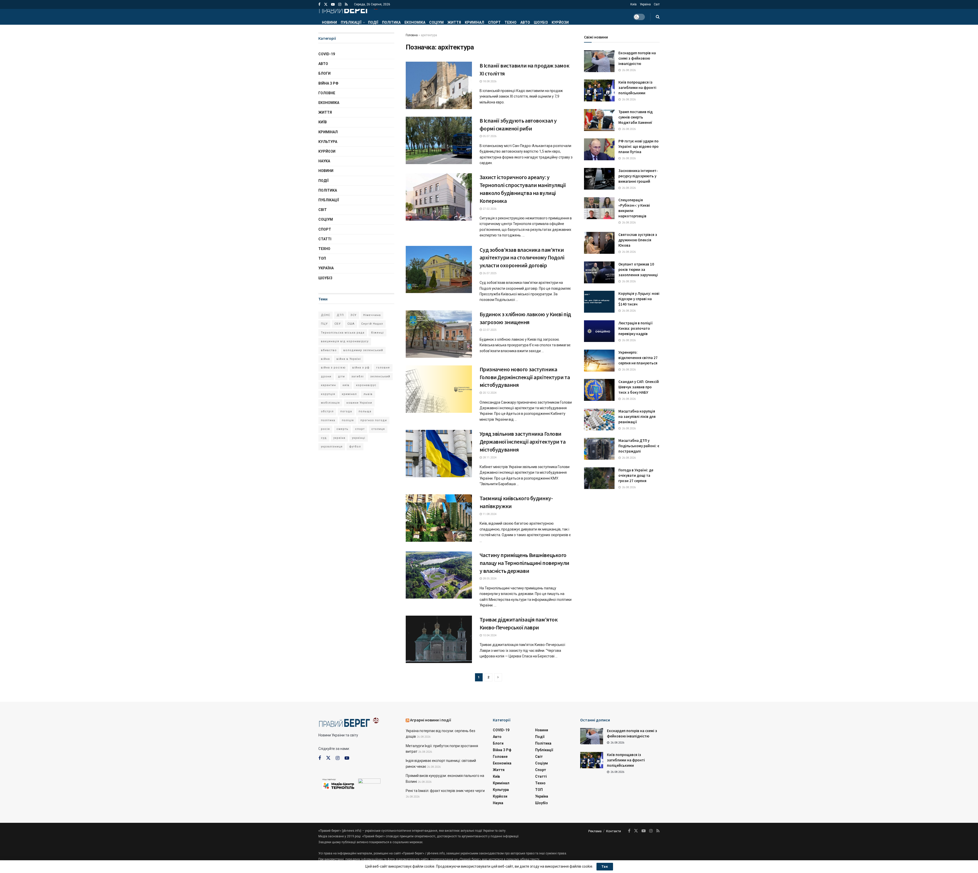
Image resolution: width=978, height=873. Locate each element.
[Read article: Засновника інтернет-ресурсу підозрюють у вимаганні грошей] (599, 179)
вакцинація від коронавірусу (345, 341)
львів (368, 394)
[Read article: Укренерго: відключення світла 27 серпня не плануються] (599, 361)
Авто (525, 22)
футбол (355, 446)
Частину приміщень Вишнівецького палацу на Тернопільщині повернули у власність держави (524, 562)
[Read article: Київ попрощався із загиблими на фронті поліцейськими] (599, 90)
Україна (645, 4)
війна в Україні (348, 359)
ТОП (322, 258)
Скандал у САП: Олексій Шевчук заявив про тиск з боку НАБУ (638, 387)
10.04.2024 (489, 635)
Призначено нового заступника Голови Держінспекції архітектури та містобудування (525, 377)
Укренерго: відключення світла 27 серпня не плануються (638, 357)
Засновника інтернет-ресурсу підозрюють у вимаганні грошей (638, 176)
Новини (329, 22)
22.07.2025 (489, 330)
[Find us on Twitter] (326, 4)
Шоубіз (541, 22)
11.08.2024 (489, 514)
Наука (324, 161)
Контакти (613, 831)
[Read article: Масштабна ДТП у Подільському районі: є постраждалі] (599, 449)
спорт (360, 429)
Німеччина (372, 315)
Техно (511, 22)
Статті (324, 239)
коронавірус (366, 385)
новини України (359, 402)
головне (383, 367)
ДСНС (325, 315)
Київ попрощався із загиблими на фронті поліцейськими (637, 87)
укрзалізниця (332, 446)
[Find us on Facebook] (319, 4)
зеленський (380, 376)
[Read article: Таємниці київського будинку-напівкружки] (439, 518)
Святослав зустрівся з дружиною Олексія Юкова (637, 240)
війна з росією (333, 367)
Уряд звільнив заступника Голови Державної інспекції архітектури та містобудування (523, 441)
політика (328, 420)
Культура (327, 142)
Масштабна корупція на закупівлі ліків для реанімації (637, 416)
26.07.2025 (489, 273)
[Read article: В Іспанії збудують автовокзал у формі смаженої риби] (439, 140)
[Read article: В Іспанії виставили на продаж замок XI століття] (439, 85)
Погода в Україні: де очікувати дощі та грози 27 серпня (635, 475)
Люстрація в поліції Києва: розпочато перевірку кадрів (635, 328)
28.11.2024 (489, 457)
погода (346, 411)
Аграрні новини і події (430, 719)
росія (325, 429)
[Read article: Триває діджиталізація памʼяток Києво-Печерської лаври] (439, 639)
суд (324, 438)
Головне (326, 93)
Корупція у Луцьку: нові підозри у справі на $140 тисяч (638, 299)
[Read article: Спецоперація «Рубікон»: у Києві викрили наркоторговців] (599, 208)
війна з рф (361, 367)
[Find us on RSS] (346, 4)
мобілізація (330, 402)
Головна (412, 35)
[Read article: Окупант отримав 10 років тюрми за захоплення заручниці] (599, 272)
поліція (348, 420)
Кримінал (474, 22)
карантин (328, 385)
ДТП (340, 315)
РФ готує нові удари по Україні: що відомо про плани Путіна (638, 146)
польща (365, 411)
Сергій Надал (372, 323)
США (351, 323)
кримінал (349, 394)
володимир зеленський (363, 350)
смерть (342, 429)
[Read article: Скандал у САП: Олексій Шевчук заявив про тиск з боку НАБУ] (599, 390)
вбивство (329, 350)
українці (358, 438)
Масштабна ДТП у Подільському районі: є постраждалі (638, 446)
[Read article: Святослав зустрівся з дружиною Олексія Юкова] (599, 243)
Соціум (436, 22)
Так (605, 866)
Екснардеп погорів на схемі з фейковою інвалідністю (637, 58)
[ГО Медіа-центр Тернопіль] (338, 784)
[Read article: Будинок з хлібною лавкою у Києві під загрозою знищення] (439, 334)
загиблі (357, 376)
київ (346, 385)
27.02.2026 (489, 208)
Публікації (351, 22)
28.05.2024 (489, 578)
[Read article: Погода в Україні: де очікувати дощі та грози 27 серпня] (599, 478)
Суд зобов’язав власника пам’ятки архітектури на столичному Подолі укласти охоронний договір (522, 257)
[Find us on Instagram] (339, 4)
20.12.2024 (489, 392)
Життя (454, 22)
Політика (391, 22)
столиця (378, 429)
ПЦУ (324, 323)
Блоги (324, 73)
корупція (328, 394)
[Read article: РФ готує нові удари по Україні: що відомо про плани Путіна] (599, 149)
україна (339, 438)
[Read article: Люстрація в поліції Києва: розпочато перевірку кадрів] (599, 331)
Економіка (414, 22)
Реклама (595, 831)
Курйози (560, 22)
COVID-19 (326, 54)
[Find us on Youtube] (333, 4)
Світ (657, 4)
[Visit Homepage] (348, 9)
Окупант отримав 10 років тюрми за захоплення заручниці (638, 269)
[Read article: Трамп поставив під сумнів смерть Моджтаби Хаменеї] (599, 120)
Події (373, 22)
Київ (633, 4)
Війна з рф (328, 83)
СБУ (337, 323)
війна (325, 359)
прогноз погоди (373, 420)
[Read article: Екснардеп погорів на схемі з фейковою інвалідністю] (599, 61)
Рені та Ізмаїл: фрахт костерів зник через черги (445, 791)
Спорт (494, 22)
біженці (377, 332)
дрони (326, 376)
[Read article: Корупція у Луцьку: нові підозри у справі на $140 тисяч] (599, 302)
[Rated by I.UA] (369, 782)
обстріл (327, 411)
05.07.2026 (489, 136)
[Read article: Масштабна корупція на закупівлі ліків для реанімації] (599, 419)
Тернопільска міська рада (342, 332)
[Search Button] (658, 17)
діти (341, 376)
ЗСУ (353, 315)
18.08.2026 (489, 81)
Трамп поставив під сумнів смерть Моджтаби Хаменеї (635, 117)
